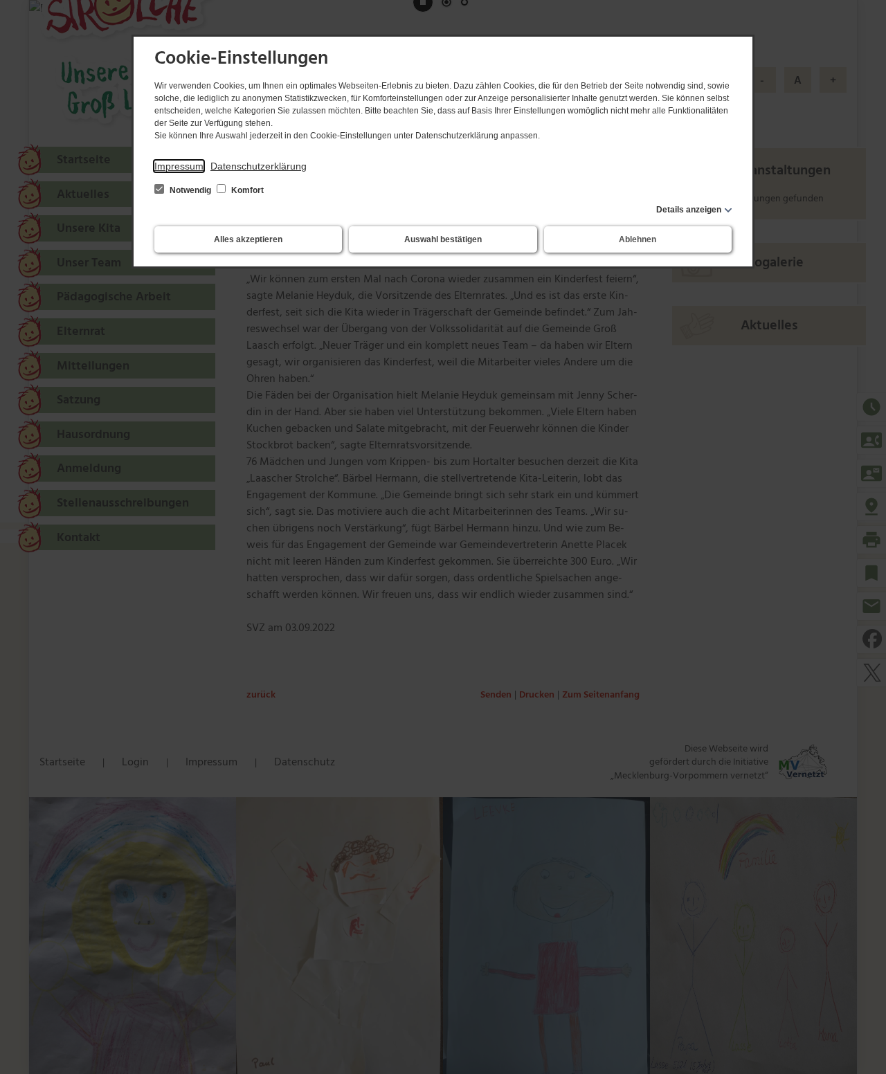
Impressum (179, 166)
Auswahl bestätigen (443, 239)
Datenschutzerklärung (258, 166)
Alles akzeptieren (248, 239)
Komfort (246, 190)
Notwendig (190, 190)
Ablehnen (637, 239)
